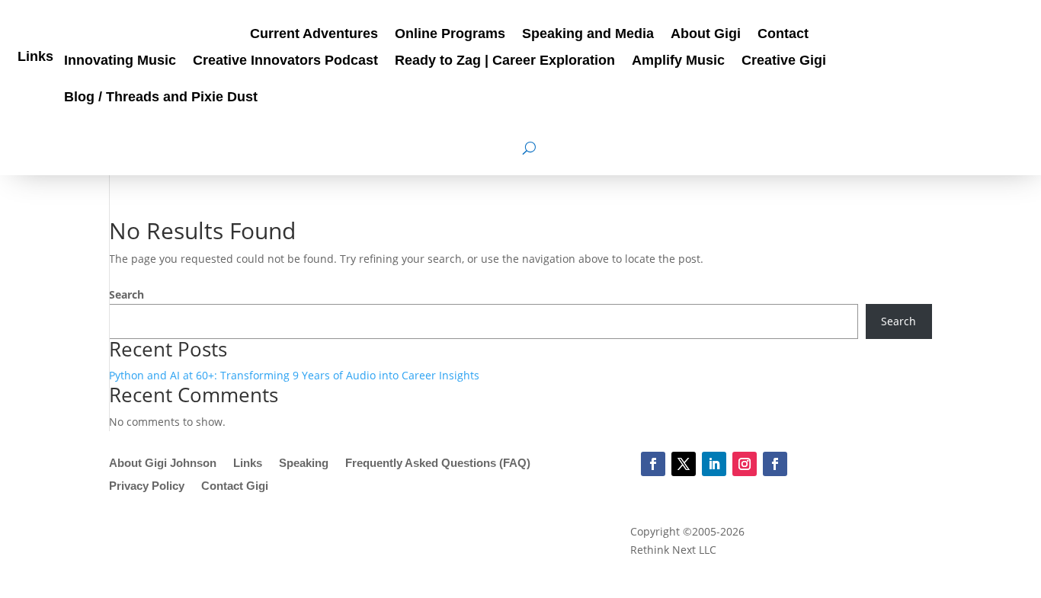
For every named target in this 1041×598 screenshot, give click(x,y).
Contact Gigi (234, 486)
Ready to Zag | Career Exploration (505, 61)
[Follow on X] (683, 464)
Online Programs (450, 34)
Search (126, 294)
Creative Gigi (784, 61)
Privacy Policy (146, 486)
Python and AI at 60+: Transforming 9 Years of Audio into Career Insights (294, 375)
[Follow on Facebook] (653, 464)
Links (35, 57)
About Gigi (706, 34)
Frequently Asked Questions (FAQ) (437, 463)
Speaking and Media (588, 34)
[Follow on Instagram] (744, 464)
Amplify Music (678, 61)
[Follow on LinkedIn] (714, 464)
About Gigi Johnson (162, 463)
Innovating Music (120, 61)
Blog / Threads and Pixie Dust (161, 97)
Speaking (303, 463)
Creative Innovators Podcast (285, 61)
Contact (783, 34)
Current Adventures (314, 34)
